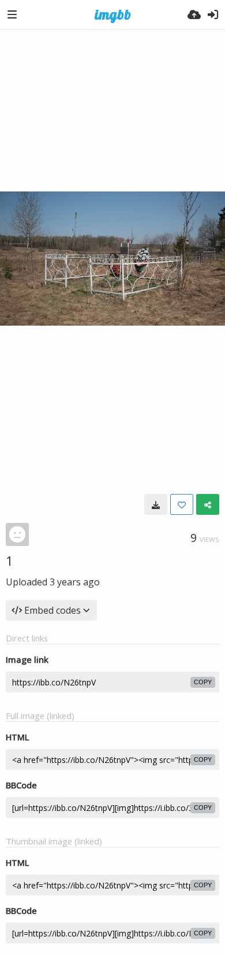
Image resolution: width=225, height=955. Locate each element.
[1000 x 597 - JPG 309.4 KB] (155, 504)
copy (203, 682)
